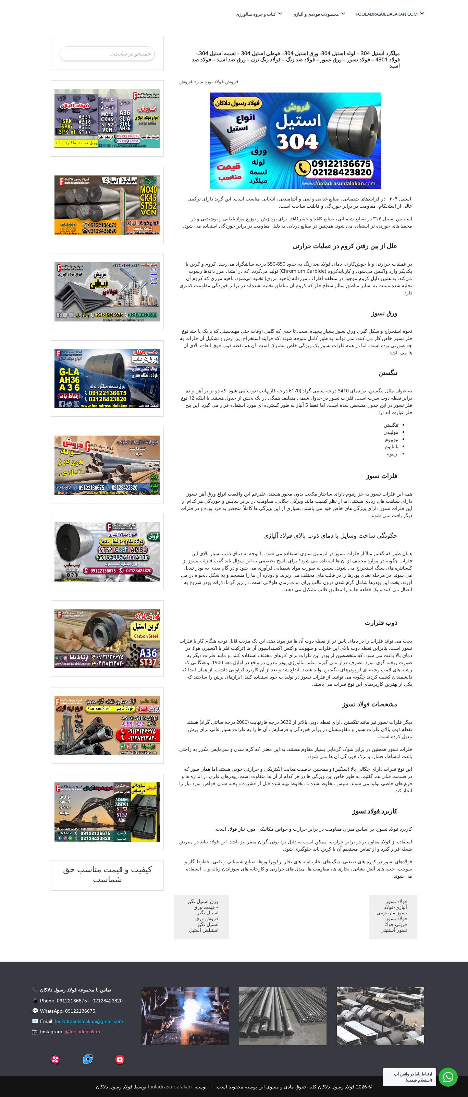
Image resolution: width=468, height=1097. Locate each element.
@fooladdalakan (82, 1031)
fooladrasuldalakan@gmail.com (89, 1021)
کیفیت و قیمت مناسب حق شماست (107, 874)
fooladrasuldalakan (170, 1086)
